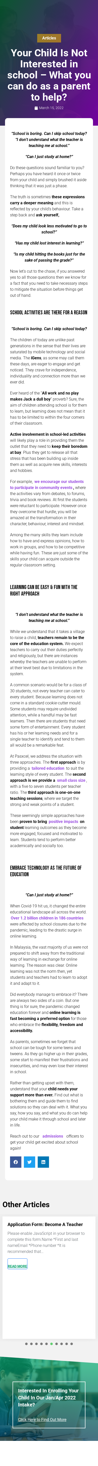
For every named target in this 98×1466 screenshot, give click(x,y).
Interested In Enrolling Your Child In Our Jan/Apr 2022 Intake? (48, 1398)
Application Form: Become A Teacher (45, 1224)
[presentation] (26, 1343)
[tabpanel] (49, 1277)
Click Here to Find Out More (42, 1419)
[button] (15, 1162)
